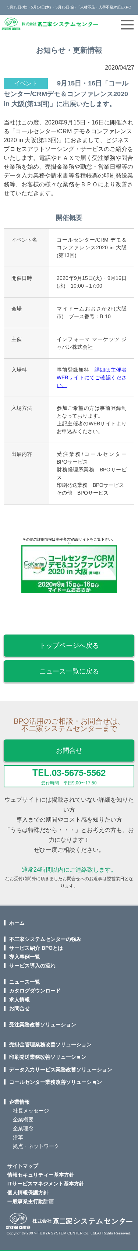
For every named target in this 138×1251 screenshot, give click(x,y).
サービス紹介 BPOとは (36, 948)
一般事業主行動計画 (30, 1201)
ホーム (17, 923)
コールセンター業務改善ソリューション (55, 1082)
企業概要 (23, 1119)
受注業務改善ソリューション (42, 1024)
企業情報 (19, 1102)
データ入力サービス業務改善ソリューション (60, 1069)
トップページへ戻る (69, 645)
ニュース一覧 (24, 982)
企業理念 (23, 1128)
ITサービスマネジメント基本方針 (45, 1184)
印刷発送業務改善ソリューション (47, 1057)
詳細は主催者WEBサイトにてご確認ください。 (92, 377)
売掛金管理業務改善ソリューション (50, 1044)
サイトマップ (22, 1166)
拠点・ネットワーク (36, 1146)
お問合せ (69, 750)
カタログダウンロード (35, 991)
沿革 (18, 1137)
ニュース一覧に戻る (69, 671)
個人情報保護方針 (28, 1192)
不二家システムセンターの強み (45, 939)
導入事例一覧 (24, 957)
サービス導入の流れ (32, 966)
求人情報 (19, 999)
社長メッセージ (31, 1111)
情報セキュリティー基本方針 (40, 1175)
